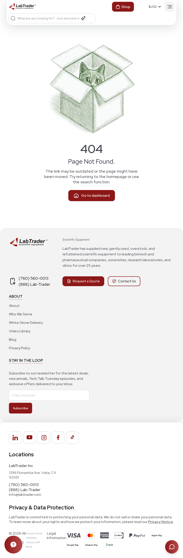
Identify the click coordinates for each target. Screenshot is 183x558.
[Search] (12, 18)
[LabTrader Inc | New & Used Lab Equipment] (22, 7)
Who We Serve (20, 314)
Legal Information (56, 535)
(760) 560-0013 (33, 278)
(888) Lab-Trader (34, 284)
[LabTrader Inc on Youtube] (29, 437)
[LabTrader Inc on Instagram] (43, 437)
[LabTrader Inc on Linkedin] (15, 437)
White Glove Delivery (26, 322)
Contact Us (127, 281)
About (14, 305)
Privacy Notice (160, 521)
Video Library (19, 331)
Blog (12, 339)
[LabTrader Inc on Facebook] (58, 437)
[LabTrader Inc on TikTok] (72, 437)
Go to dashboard (95, 195)
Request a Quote (86, 281)
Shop (125, 6)
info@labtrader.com (25, 494)
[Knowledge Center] (13, 545)
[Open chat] (172, 547)
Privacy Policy (19, 348)
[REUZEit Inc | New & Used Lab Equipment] (28, 245)
